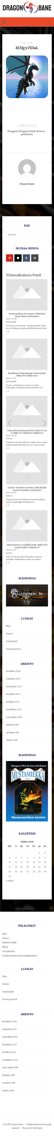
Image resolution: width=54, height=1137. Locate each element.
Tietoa (5, 938)
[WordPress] (34, 258)
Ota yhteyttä (8, 951)
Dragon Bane (27, 184)
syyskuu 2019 (12, 732)
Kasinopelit (11, 641)
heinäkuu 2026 (13, 671)
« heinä (9, 880)
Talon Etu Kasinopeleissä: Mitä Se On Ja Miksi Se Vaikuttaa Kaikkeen (27, 431)
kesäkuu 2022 (13, 702)
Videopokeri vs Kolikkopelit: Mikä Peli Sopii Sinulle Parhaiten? (27, 546)
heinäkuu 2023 (13, 694)
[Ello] (18, 258)
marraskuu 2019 (14, 717)
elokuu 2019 (11, 740)
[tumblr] (26, 258)
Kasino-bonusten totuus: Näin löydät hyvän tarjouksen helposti (27, 489)
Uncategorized (13, 649)
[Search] (45, 233)
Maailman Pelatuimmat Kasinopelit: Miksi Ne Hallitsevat (27, 374)
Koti (4, 933)
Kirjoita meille (9, 942)
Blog (8, 626)
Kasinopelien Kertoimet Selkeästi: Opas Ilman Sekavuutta (27, 315)
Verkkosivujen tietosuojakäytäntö (19, 955)
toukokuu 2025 (13, 679)
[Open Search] (50, 21)
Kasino (9, 633)
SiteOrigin (37, 1128)
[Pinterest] (9, 258)
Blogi (5, 947)
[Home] (27, 13)
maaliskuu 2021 (13, 709)
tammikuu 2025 (14, 686)
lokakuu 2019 (12, 725)
